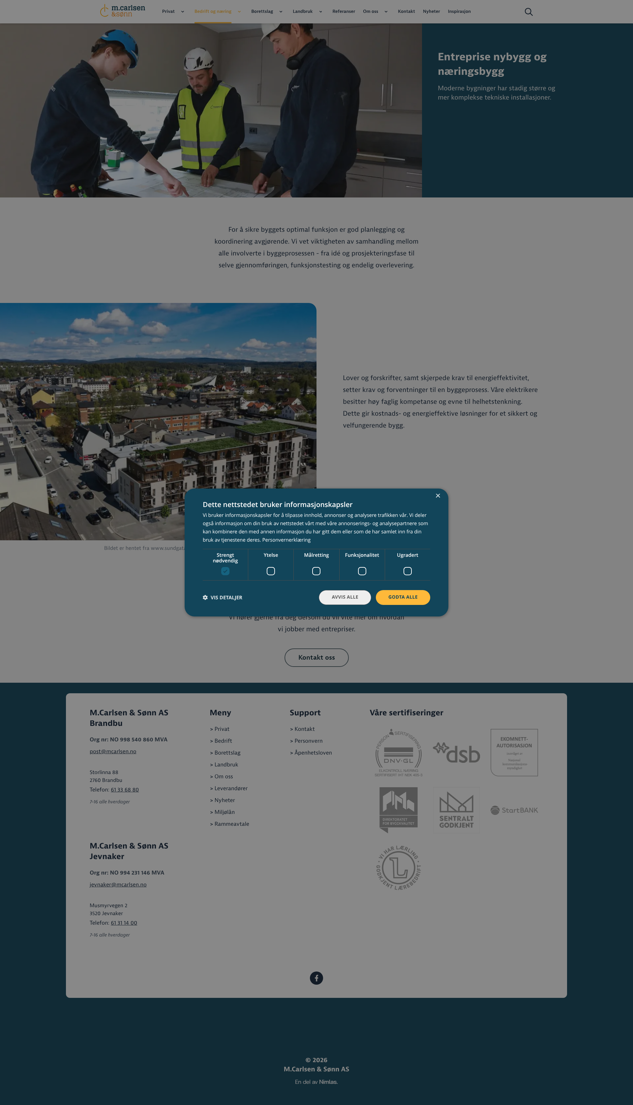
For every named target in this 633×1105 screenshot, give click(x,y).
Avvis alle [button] (345, 597)
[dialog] (316, 552)
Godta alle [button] (403, 597)
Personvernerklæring (286, 540)
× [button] (437, 496)
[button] (222, 597)
